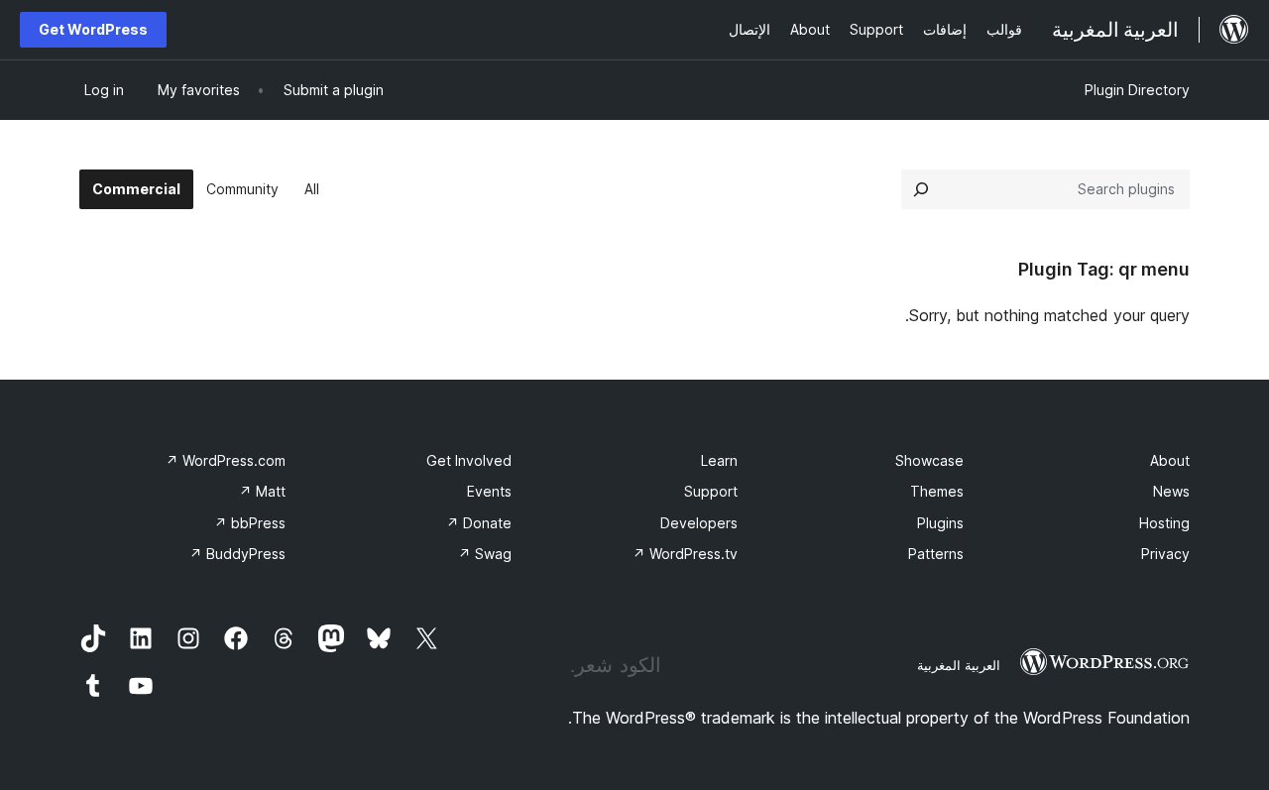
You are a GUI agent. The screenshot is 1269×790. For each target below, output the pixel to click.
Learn (719, 460)
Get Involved (469, 460)
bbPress (250, 522)
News (1171, 491)
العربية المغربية (958, 665)
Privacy (1165, 553)
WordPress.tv (685, 553)
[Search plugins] (921, 189)
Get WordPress (93, 29)
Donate (479, 522)
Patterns (936, 553)
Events (489, 491)
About (1170, 460)
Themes (937, 491)
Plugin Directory (1137, 89)
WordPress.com (226, 460)
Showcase (929, 460)
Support (711, 491)
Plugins (940, 522)
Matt (262, 491)
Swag (485, 553)
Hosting (1164, 522)
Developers (699, 522)
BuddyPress (237, 553)
